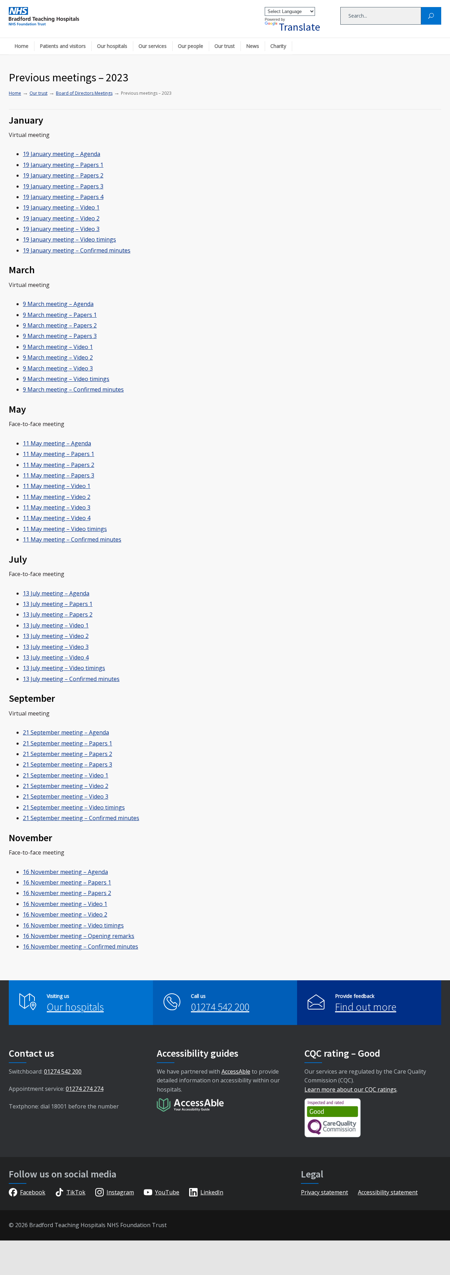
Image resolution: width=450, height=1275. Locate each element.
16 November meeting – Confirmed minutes (80, 946)
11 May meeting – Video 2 (56, 497)
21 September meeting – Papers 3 (67, 764)
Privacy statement (324, 1192)
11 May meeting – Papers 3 (58, 475)
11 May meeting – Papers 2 (58, 465)
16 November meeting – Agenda (65, 872)
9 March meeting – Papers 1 (60, 315)
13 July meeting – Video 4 (56, 657)
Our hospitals (112, 46)
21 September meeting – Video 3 (65, 796)
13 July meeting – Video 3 (56, 647)
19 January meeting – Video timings (69, 239)
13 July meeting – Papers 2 (57, 614)
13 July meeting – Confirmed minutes (71, 679)
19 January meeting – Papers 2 (63, 175)
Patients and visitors (63, 46)
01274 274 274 (84, 1089)
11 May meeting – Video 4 (56, 518)
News (252, 46)
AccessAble (235, 1071)
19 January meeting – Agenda (61, 154)
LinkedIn (211, 1192)
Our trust (224, 46)
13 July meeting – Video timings (64, 668)
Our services (153, 46)
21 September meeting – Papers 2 (67, 754)
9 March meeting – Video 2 (58, 357)
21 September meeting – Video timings (74, 807)
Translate (299, 26)
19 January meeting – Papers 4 (63, 197)
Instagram (120, 1192)
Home (21, 46)
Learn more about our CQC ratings (350, 1089)
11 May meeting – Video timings (65, 529)
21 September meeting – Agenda (66, 732)
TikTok (75, 1192)
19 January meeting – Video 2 (61, 218)
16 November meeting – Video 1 (65, 904)
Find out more (365, 1006)
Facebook (32, 1192)
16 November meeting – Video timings (73, 925)
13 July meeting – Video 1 (56, 625)
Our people (190, 46)
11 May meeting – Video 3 (56, 507)
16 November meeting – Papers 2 (67, 893)
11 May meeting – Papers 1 (58, 454)
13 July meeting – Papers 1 (57, 604)
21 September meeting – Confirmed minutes (81, 818)
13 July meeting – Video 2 (56, 636)
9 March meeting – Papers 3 (60, 336)
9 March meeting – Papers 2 (60, 325)
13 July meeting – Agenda (56, 593)
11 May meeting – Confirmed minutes (72, 539)
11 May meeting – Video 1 (56, 486)
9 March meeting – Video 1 (58, 347)
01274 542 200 (220, 1006)
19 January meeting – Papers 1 (63, 165)
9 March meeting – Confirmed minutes (73, 389)
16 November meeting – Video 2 (65, 914)
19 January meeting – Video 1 (61, 207)
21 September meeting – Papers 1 (67, 743)
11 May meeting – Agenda (57, 443)
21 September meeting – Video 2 (65, 786)
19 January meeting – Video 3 (61, 229)
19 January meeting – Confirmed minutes (76, 250)
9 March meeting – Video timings (66, 379)
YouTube (167, 1192)
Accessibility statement (388, 1192)
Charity (278, 46)
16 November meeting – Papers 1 (67, 882)
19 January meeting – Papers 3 (63, 186)
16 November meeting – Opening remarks (78, 936)
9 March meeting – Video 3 (58, 368)
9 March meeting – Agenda (58, 304)
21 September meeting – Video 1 (65, 775)
